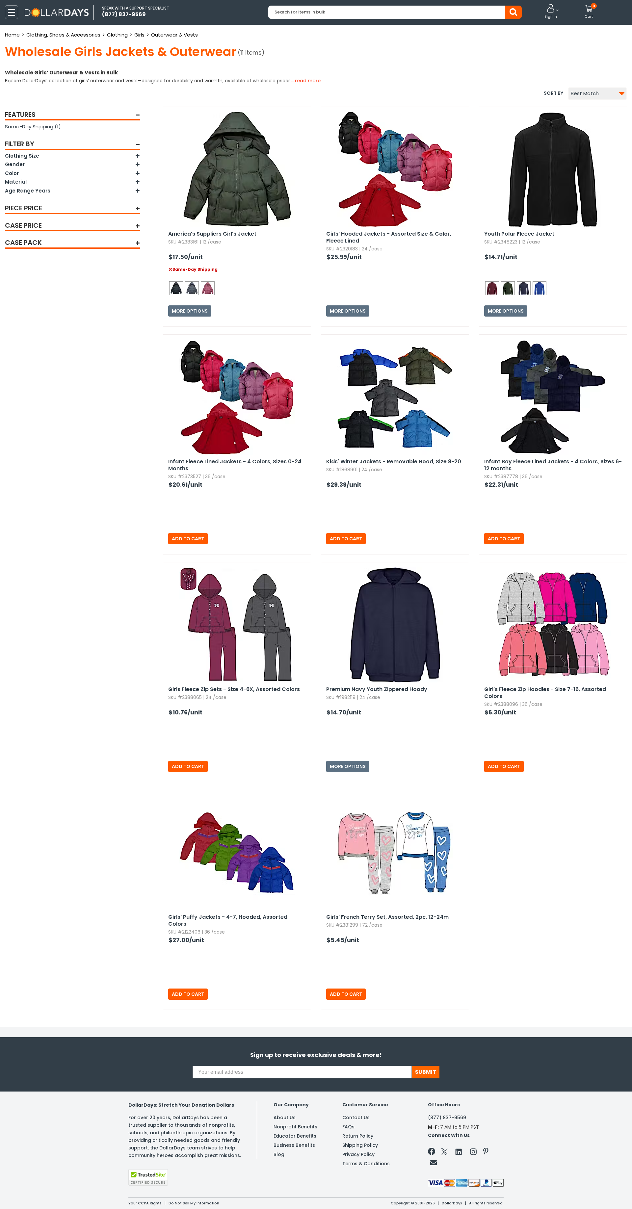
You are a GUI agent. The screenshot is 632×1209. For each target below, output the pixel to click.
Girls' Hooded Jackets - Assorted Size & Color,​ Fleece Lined (388, 237)
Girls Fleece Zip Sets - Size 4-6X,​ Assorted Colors (234, 689)
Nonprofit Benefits (295, 1126)
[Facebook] (432, 1153)
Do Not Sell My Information (194, 1203)
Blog (279, 1154)
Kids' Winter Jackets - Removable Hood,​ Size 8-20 (393, 461)
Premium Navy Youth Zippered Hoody (376, 689)
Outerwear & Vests (174, 34)
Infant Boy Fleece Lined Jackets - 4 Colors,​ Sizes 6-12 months (553, 465)
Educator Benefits (295, 1136)
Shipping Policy (360, 1145)
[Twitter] (444, 1153)
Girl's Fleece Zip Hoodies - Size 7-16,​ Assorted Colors (545, 693)
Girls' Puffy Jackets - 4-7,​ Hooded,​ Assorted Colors (227, 920)
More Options (190, 311)
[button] (550, 11)
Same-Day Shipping (33, 126)
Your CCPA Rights (145, 1203)
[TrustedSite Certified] (148, 1177)
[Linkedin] (458, 1151)
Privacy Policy (358, 1154)
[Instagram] (473, 1153)
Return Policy (357, 1136)
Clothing (117, 34)
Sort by (553, 93)
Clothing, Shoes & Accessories (63, 34)
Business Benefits (294, 1145)
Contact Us (356, 1117)
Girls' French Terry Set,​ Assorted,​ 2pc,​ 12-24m (387, 916)
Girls (139, 34)
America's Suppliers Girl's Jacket (212, 233)
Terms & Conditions (366, 1163)
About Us (285, 1117)
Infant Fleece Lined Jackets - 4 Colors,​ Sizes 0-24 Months (235, 465)
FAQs (348, 1126)
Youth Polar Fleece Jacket (519, 233)
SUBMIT (425, 1072)
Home (12, 34)
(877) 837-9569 (447, 1117)
